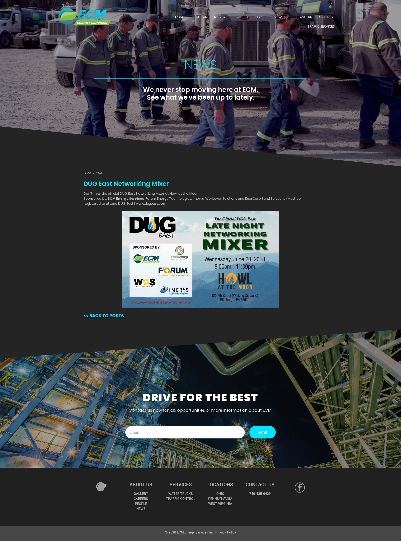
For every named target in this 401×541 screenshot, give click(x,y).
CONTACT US (260, 485)
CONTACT (327, 16)
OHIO (220, 494)
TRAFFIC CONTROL (180, 499)
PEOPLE (260, 16)
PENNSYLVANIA (220, 499)
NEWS (141, 509)
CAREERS (305, 16)
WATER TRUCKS (180, 494)
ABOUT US (199, 16)
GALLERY (242, 16)
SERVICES (221, 16)
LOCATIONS (282, 16)
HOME (179, 16)
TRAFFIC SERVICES (321, 26)
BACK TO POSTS (106, 316)
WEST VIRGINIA (220, 504)
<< (86, 316)
